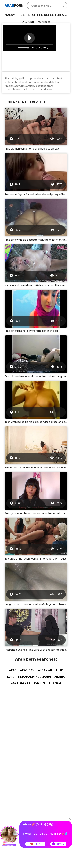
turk (59, 670)
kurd (11, 676)
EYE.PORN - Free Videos (36, 21)
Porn (14, 5)
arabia (59, 676)
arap (13, 670)
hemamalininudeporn (34, 676)
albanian (45, 670)
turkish (55, 683)
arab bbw (27, 670)
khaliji (39, 683)
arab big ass (21, 683)
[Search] (62, 5)
